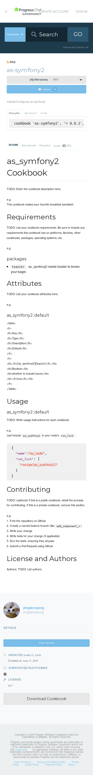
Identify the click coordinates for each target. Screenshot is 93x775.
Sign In (81, 11)
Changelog (44, 145)
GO (78, 34)
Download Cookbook (46, 698)
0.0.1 (44, 79)
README (13, 145)
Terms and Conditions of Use (51, 761)
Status (71, 764)
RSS (12, 62)
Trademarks (21, 749)
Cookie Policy (31, 764)
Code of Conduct (22, 761)
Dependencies (29, 145)
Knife (44, 113)
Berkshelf (30, 113)
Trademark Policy (53, 764)
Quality (62, 145)
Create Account (54, 11)
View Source (46, 642)
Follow (49, 89)
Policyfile (14, 113)
